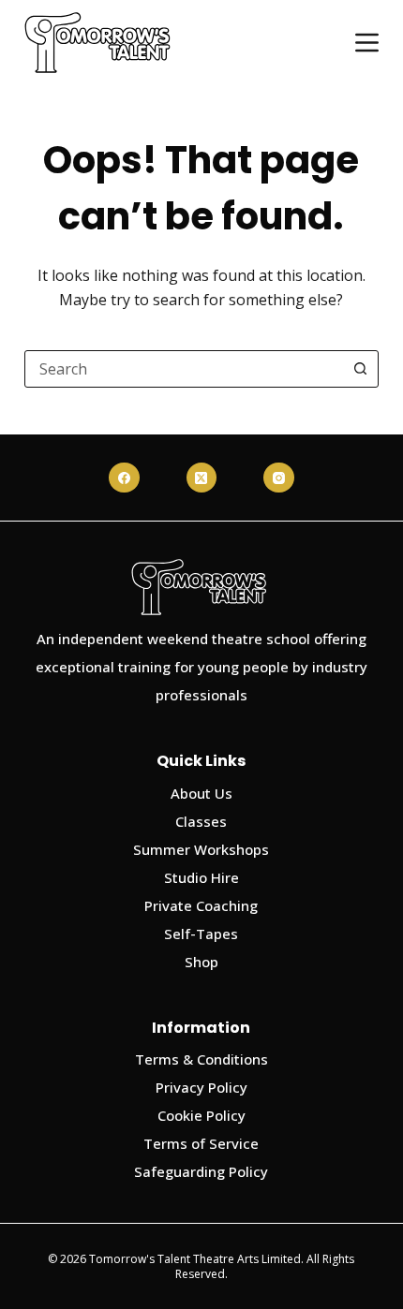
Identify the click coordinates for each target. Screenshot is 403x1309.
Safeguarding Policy (201, 1171)
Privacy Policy (201, 1087)
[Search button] (360, 369)
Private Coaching (201, 905)
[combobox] (183, 369)
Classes (201, 821)
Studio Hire (201, 877)
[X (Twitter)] (202, 478)
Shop (201, 961)
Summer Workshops (201, 849)
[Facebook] (124, 478)
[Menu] (367, 42)
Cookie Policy (201, 1115)
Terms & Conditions (201, 1059)
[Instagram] (278, 478)
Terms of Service (201, 1143)
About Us (201, 793)
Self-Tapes (201, 933)
